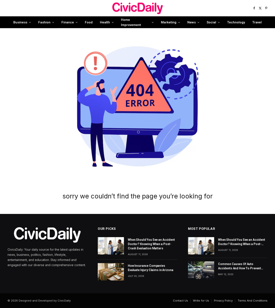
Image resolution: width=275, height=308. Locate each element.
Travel (257, 22)
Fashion (44, 22)
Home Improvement (131, 22)
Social (211, 22)
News (191, 22)
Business (20, 22)
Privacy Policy (223, 300)
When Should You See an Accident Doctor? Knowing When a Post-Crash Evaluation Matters (151, 244)
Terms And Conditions (252, 300)
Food (89, 22)
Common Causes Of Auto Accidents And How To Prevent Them (239, 266)
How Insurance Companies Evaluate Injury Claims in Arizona (150, 268)
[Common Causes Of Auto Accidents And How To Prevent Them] (201, 270)
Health (105, 22)
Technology (236, 22)
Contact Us (180, 300)
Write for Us (201, 300)
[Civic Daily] (137, 8)
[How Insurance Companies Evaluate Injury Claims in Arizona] (111, 272)
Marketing (168, 22)
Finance (67, 22)
